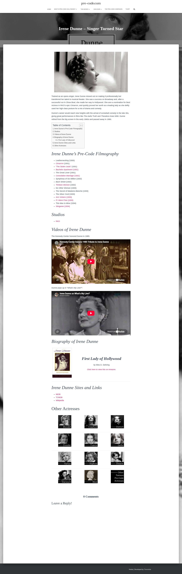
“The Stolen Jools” (63, 166)
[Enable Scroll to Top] (178, 569)
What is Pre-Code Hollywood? (65, 9)
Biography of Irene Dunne (64, 137)
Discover (97, 9)
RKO (58, 221)
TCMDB (59, 397)
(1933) (64, 197)
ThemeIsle (147, 569)
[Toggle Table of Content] (80, 125)
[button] (76, 9)
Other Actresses (60, 146)
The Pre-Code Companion (113, 9)
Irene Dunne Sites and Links (65, 143)
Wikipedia (60, 400)
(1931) (67, 170)
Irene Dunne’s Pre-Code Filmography (68, 129)
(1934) (63, 206)
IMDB (58, 394)
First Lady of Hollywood (66, 140)
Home (49, 9)
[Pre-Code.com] (91, 3)
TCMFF (128, 9)
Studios (57, 131)
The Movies (84, 9)
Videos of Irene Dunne (62, 134)
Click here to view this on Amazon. (101, 369)
